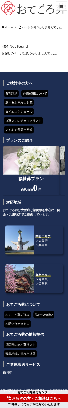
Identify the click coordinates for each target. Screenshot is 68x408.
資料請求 (11, 93)
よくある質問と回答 (18, 130)
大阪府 (42, 241)
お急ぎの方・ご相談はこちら (34, 398)
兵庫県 (42, 245)
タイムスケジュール (18, 111)
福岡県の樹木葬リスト (20, 344)
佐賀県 (42, 284)
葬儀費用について (35, 93)
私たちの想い (44, 315)
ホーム (9, 27)
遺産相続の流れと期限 (20, 354)
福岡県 (42, 279)
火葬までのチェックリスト (23, 121)
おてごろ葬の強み (17, 315)
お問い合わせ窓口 (17, 324)
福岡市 (7, 372)
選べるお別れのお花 (18, 102)
